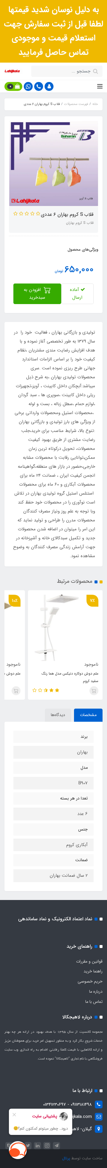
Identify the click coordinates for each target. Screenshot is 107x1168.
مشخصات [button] (88, 715)
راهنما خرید (93, 971)
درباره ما (96, 991)
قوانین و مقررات (89, 961)
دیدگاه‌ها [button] (58, 715)
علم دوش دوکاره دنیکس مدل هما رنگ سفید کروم (69, 677)
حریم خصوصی (90, 981)
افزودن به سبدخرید (34, 293)
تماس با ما (94, 1001)
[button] (49, 86)
